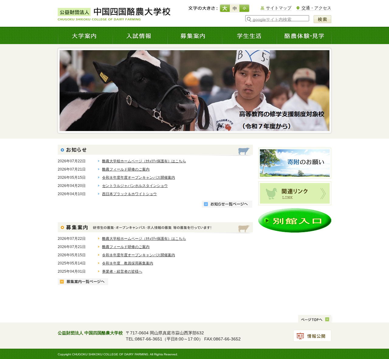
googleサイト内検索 (272, 19)
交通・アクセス (316, 7)
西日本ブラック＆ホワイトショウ (129, 194)
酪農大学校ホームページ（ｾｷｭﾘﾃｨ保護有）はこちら (144, 161)
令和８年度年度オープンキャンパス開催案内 (138, 177)
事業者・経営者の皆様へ (122, 271)
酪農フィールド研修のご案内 (126, 169)
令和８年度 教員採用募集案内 (127, 263)
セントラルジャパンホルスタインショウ (135, 186)
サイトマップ (278, 7)
